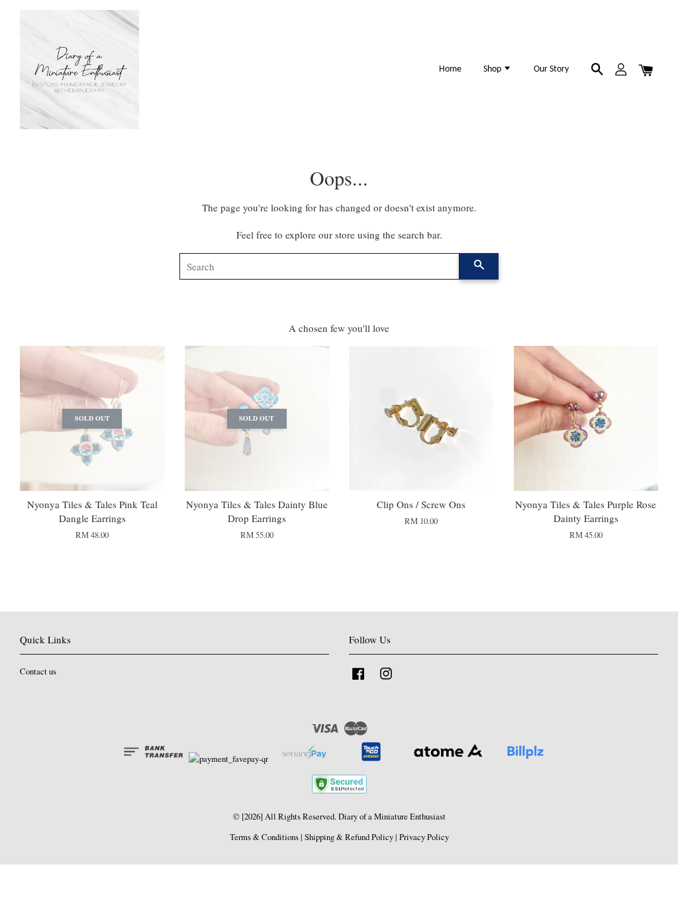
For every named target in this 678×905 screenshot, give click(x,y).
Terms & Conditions (264, 837)
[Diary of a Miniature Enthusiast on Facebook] (358, 680)
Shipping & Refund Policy (349, 837)
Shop (493, 69)
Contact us (38, 671)
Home (450, 69)
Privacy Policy (424, 837)
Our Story (551, 69)
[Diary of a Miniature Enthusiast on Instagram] (386, 680)
